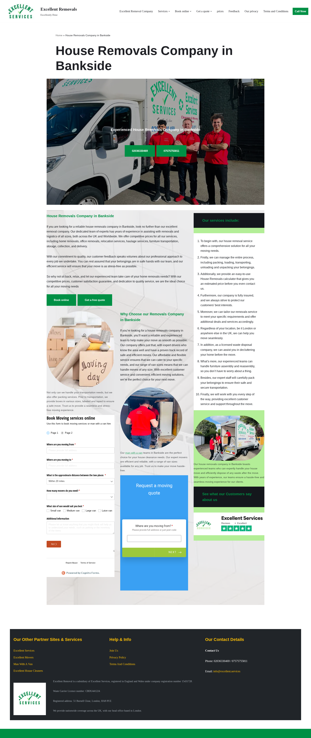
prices (220, 11)
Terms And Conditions (122, 664)
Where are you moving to (64, 459)
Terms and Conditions (275, 11)
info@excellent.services (226, 671)
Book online (61, 299)
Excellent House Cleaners (28, 670)
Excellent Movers (23, 657)
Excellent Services (23, 650)
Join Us (113, 650)
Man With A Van (23, 664)
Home (59, 35)
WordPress (31, 733)
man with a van (134, 452)
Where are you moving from (65, 444)
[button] (169, 11)
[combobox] (80, 481)
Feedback (234, 11)
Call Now (300, 11)
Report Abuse (72, 563)
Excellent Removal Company (136, 11)
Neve (6, 733)
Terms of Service (87, 563)
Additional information (58, 518)
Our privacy (251, 11)
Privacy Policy (117, 657)
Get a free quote (95, 299)
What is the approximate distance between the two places (80, 475)
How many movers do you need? (67, 490)
